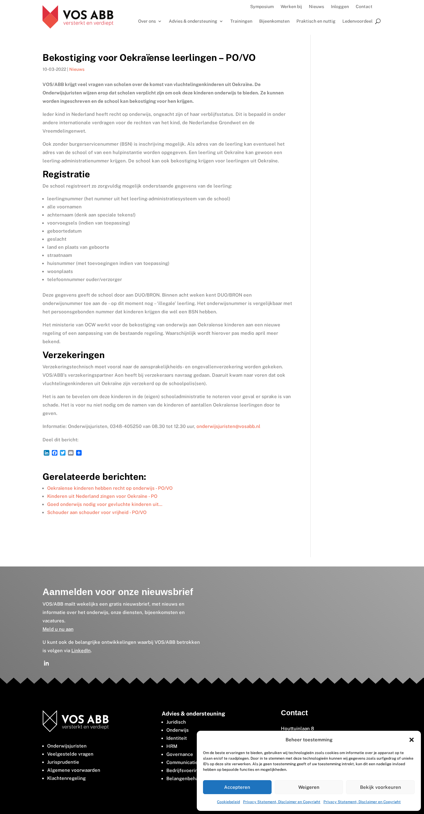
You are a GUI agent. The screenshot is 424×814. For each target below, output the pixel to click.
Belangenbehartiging (189, 778)
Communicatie (182, 762)
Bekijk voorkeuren (380, 787)
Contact (364, 6)
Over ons (147, 21)
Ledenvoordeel (357, 21)
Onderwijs (177, 730)
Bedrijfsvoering (183, 770)
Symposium (262, 6)
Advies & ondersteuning (193, 21)
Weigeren (308, 787)
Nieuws (316, 6)
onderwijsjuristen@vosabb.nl (228, 426)
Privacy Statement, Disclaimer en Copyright (281, 802)
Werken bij (291, 6)
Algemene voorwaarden (73, 770)
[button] (411, 740)
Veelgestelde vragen (70, 754)
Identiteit (176, 738)
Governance (179, 754)
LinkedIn (81, 650)
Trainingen (241, 21)
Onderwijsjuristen (67, 745)
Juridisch (176, 722)
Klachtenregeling (66, 778)
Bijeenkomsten (274, 21)
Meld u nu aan (58, 629)
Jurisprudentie (63, 762)
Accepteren (237, 787)
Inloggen (340, 6)
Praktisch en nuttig (316, 21)
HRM (171, 746)
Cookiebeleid (228, 802)
